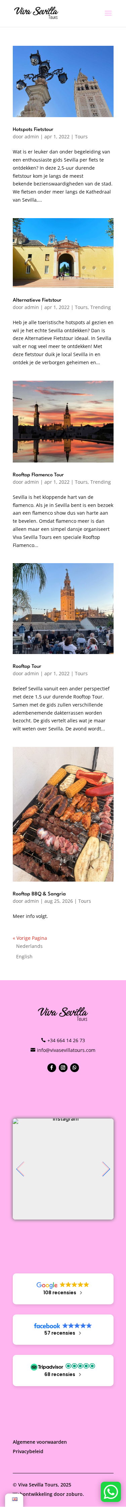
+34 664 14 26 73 (66, 1040)
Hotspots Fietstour (33, 129)
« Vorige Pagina (30, 938)
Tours (81, 136)
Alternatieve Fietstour (37, 300)
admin (32, 136)
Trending (100, 307)
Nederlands (29, 946)
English (24, 956)
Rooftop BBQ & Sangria (39, 894)
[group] (63, 1169)
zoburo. (75, 1494)
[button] (20, 1169)
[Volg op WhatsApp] (74, 1067)
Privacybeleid (28, 1451)
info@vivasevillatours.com (66, 1050)
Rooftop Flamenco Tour (38, 475)
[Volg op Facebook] (51, 1067)
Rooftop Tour (27, 666)
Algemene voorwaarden (40, 1442)
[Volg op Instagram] (63, 1067)
